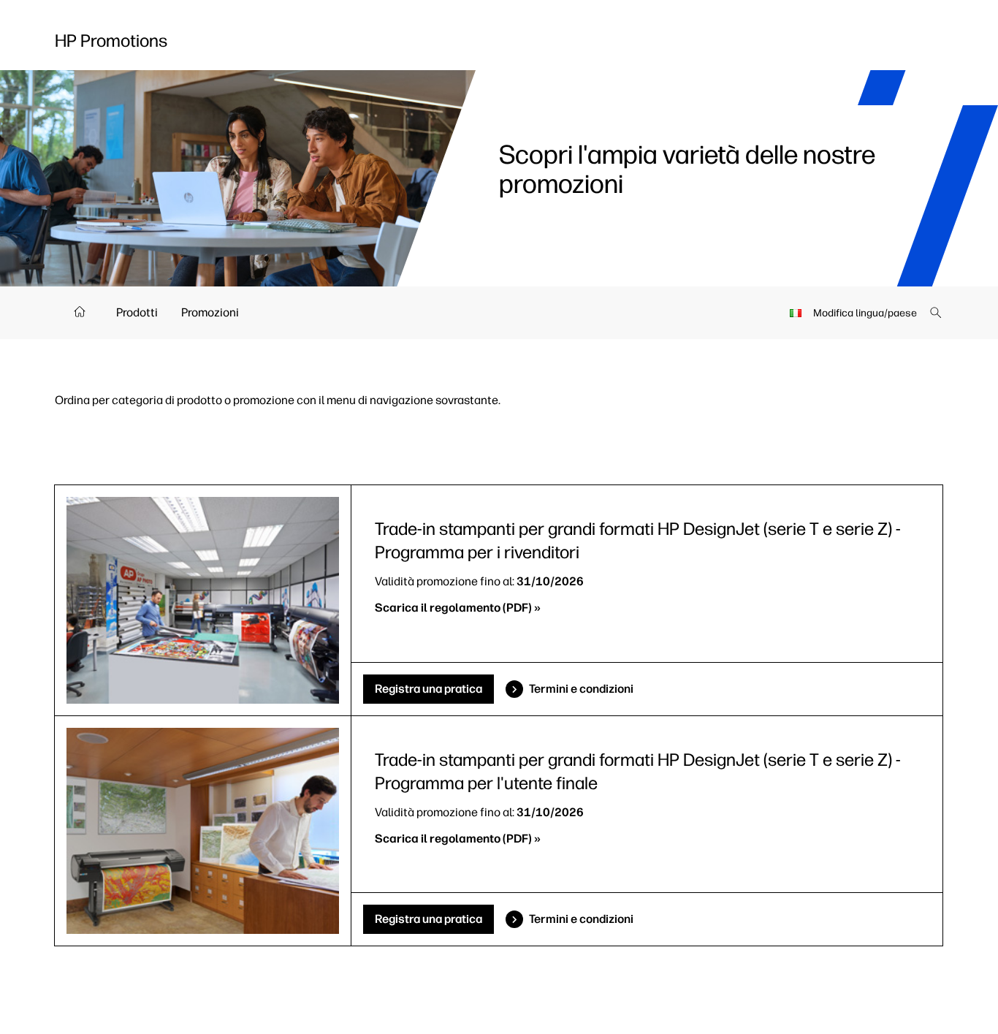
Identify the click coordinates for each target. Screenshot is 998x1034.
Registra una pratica (428, 689)
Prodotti (137, 312)
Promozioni (210, 312)
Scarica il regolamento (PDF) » (458, 608)
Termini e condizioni (581, 689)
